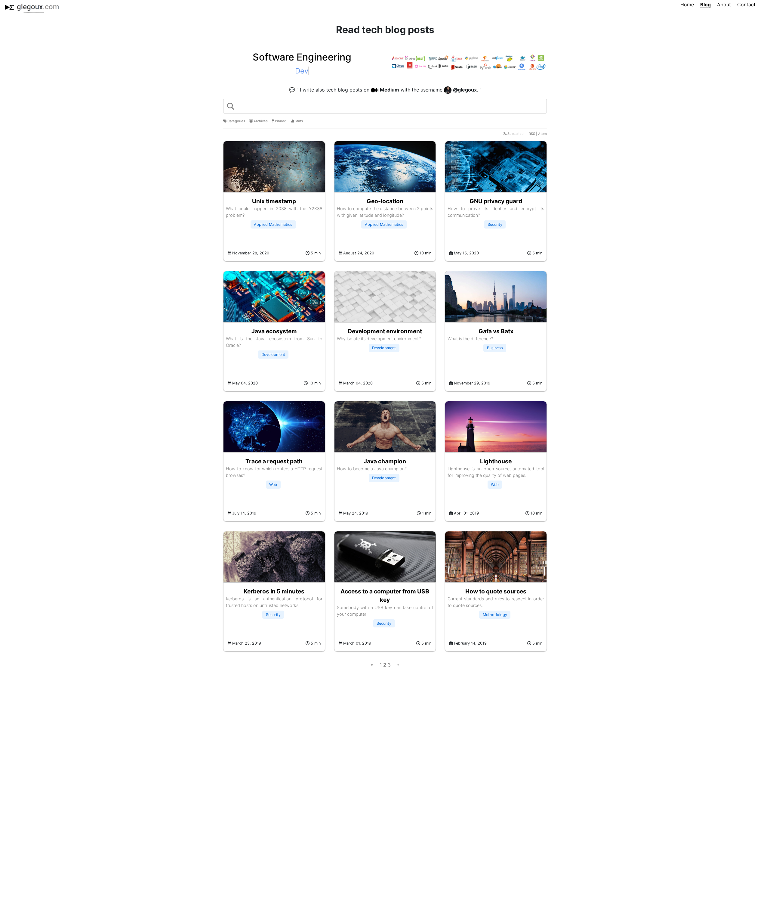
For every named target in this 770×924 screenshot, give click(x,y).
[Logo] (31, 7)
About (724, 5)
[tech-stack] (468, 63)
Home (687, 5)
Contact (746, 5)
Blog (705, 5)
